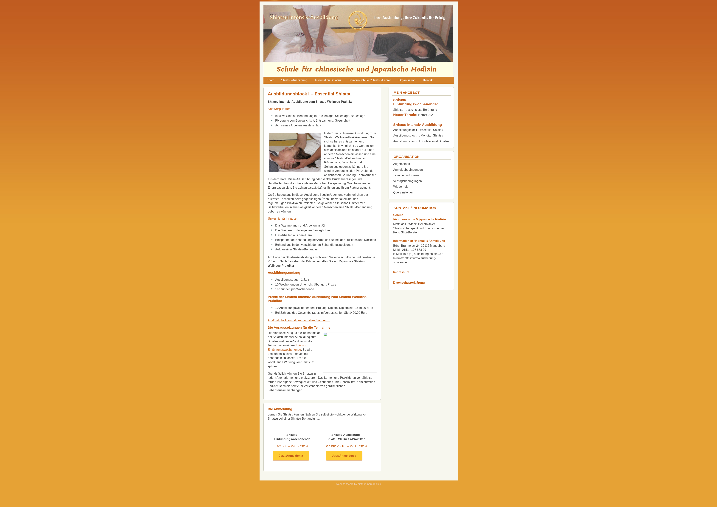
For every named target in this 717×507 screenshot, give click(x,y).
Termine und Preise (406, 175)
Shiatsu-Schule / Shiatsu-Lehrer (370, 80)
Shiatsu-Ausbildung (294, 80)
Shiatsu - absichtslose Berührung (415, 109)
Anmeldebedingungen (408, 169)
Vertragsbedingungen (407, 181)
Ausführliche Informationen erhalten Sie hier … (299, 320)
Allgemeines (401, 163)
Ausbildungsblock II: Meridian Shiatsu (418, 135)
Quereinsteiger (403, 192)
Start (270, 80)
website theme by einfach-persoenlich (358, 484)
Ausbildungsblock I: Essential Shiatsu (418, 129)
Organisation (406, 80)
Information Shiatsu (328, 80)
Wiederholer (401, 186)
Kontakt (428, 80)
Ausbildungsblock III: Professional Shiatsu (421, 141)
